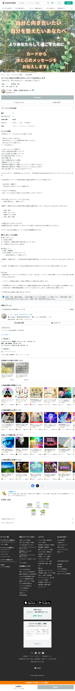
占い (8, 74)
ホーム (3, 74)
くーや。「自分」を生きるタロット (19, 314)
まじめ (20, 122)
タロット (15, 126)
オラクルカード (31, 126)
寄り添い (15, 122)
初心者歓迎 (27, 122)
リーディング (22, 126)
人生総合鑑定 (28, 74)
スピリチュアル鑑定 (17, 74)
